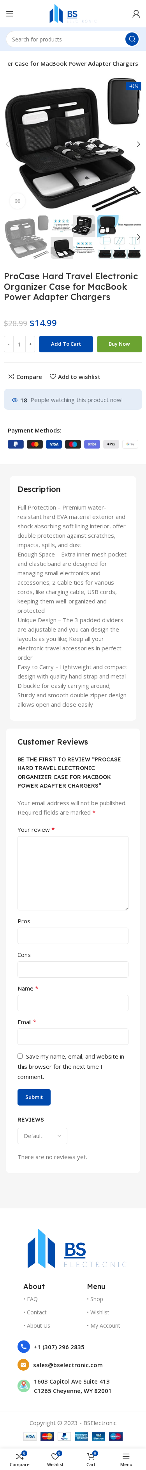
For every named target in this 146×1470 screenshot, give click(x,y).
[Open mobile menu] (10, 14)
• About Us (36, 1325)
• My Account (103, 1325)
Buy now (119, 343)
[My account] (136, 14)
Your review (36, 829)
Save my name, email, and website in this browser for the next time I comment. (71, 1066)
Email (27, 1022)
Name (28, 988)
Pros (24, 921)
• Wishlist (98, 1312)
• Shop (95, 1299)
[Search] (132, 39)
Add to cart (66, 343)
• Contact (35, 1312)
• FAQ (30, 1299)
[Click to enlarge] (17, 201)
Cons (24, 954)
